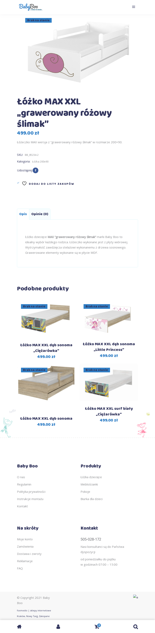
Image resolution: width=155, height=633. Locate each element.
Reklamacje (25, 561)
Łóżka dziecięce (91, 477)
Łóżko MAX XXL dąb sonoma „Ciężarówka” (46, 348)
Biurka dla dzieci (92, 499)
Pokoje (85, 492)
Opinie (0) (39, 214)
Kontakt (22, 506)
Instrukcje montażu (30, 499)
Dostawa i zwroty (29, 554)
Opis (23, 214)
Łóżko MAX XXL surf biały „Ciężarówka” (109, 411)
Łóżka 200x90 (40, 161)
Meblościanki (89, 484)
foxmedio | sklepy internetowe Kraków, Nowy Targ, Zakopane (34, 613)
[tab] (23, 214)
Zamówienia (25, 546)
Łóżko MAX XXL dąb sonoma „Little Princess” (109, 347)
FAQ (20, 568)
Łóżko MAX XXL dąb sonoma (46, 418)
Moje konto (25, 539)
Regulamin (24, 484)
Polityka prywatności (31, 492)
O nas (21, 477)
